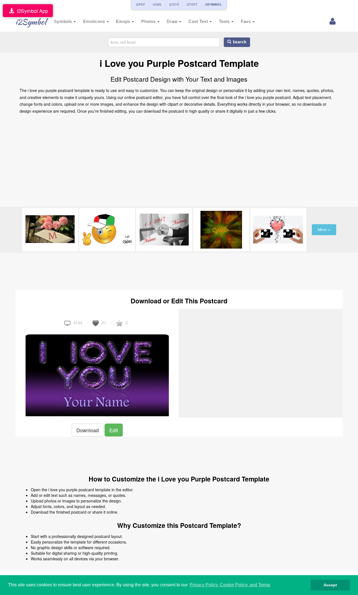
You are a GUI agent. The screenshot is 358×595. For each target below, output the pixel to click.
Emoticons (95, 21)
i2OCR (174, 4)
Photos (149, 21)
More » (324, 229)
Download (87, 430)
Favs (247, 21)
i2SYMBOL (213, 4)
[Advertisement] (179, 162)
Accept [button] (330, 585)
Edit (113, 430)
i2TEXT (192, 4)
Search (238, 42)
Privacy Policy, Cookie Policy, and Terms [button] (230, 584)
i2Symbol (30, 21)
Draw (173, 21)
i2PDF (140, 4)
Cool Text (199, 21)
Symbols (64, 21)
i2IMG (157, 4)
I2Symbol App (31, 10)
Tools (225, 21)
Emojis (124, 21)
